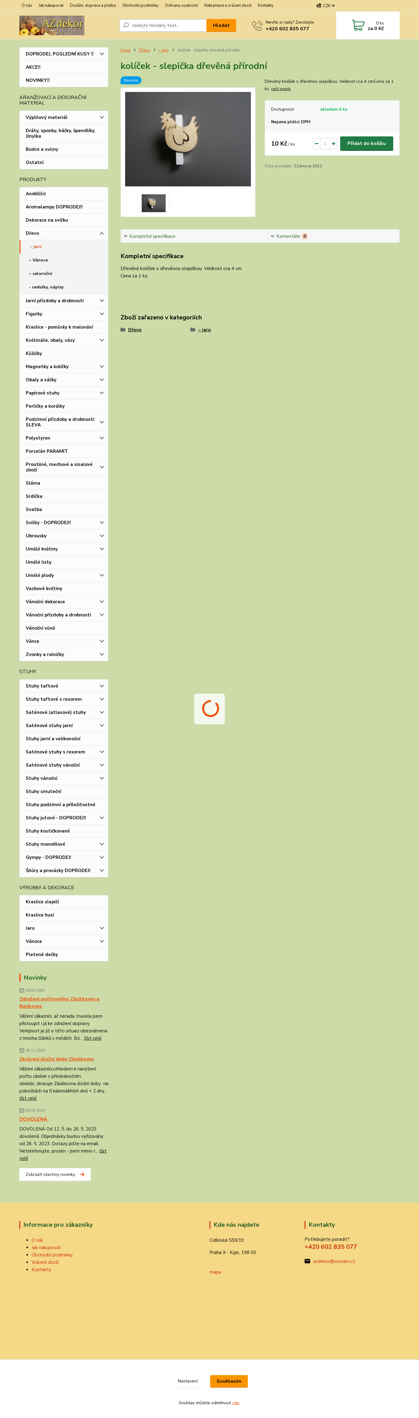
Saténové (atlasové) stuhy (56, 712)
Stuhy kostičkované (48, 831)
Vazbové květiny (44, 588)
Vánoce (34, 941)
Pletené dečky (42, 954)
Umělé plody (40, 575)
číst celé (93, 1038)
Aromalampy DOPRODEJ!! (54, 207)
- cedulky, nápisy (46, 287)
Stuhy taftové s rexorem (54, 699)
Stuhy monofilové (45, 844)
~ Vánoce (38, 260)
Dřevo (32, 233)
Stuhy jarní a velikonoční (53, 739)
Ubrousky (36, 536)
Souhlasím (229, 1381)
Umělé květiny (42, 549)
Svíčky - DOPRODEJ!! (48, 523)
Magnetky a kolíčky (47, 367)
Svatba (34, 509)
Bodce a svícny (42, 149)
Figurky (34, 314)
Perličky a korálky (45, 406)
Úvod (125, 50)
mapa (215, 1272)
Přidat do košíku (367, 143)
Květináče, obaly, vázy (50, 340)
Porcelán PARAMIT (47, 451)
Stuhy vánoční (41, 778)
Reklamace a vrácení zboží (228, 5)
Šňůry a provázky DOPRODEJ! (58, 870)
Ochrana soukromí (181, 5)
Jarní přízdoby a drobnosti (55, 301)
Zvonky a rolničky (45, 654)
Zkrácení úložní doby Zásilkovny (56, 1059)
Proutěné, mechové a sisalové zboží (59, 467)
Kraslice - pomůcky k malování (59, 327)
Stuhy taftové (42, 686)
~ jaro (36, 247)
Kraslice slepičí (42, 902)
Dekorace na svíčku (47, 220)
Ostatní (35, 162)
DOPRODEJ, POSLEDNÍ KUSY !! (60, 54)
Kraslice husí (40, 915)
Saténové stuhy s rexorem (55, 752)
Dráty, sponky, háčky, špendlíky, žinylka (60, 133)
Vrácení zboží (45, 1262)
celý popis (281, 89)
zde (235, 1403)
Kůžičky (34, 353)
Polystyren (38, 438)
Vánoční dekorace (45, 602)
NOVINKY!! (38, 80)
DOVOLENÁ (33, 1119)
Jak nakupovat (51, 5)
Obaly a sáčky (41, 380)
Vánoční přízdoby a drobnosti (58, 615)
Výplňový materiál (46, 117)
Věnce (32, 641)
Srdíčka (34, 496)
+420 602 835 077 (287, 28)
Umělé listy (39, 562)
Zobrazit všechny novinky (50, 1174)
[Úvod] (66, 25)
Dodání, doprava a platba (93, 5)
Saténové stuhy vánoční (53, 765)
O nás (27, 5)
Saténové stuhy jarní (49, 725)
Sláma (33, 483)
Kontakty (266, 5)
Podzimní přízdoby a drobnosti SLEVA (60, 422)
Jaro (30, 928)
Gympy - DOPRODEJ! (48, 857)
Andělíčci (36, 194)
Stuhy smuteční (43, 791)
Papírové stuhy (43, 393)
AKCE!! (33, 67)
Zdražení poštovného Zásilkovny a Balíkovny (59, 1003)
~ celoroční (40, 273)
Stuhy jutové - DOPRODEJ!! (56, 818)
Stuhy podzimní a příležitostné (60, 805)
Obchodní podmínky (140, 5)
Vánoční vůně (40, 628)
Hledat (221, 25)
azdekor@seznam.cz (334, 1261)
